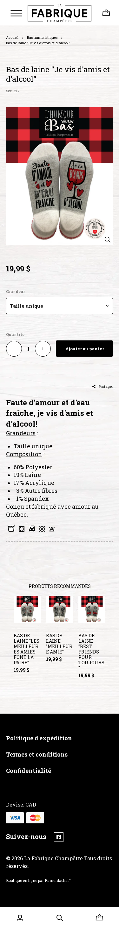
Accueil (12, 37)
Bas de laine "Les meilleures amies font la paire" (26, 649)
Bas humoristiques (42, 37)
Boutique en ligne (21, 880)
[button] (59, 306)
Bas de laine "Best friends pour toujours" (91, 651)
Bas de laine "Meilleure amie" (59, 643)
